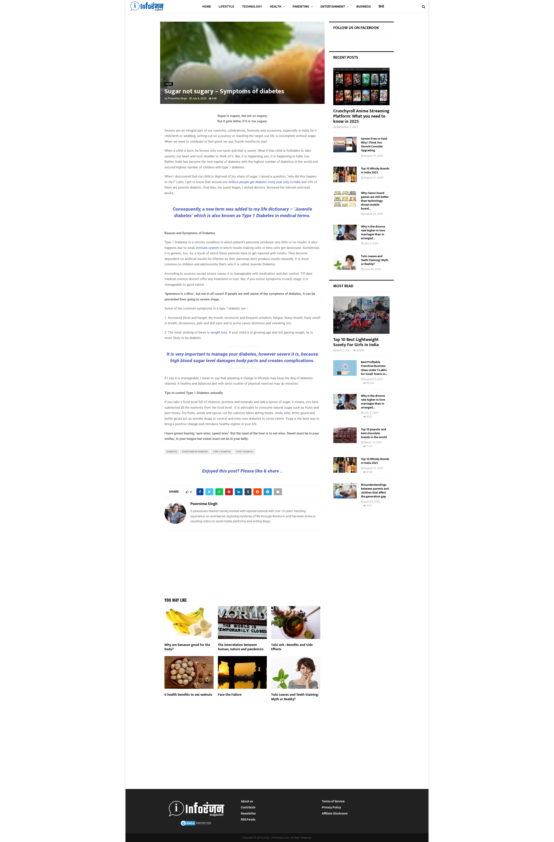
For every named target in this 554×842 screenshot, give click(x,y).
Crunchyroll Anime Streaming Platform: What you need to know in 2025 (361, 116)
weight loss (219, 332)
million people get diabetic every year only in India (264, 182)
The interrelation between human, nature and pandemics (241, 647)
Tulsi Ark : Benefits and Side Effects (292, 647)
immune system (207, 248)
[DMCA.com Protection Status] (196, 825)
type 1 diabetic (244, 451)
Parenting (301, 6)
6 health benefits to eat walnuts (188, 695)
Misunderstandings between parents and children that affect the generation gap (375, 490)
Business (363, 6)
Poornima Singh (177, 98)
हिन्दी (381, 6)
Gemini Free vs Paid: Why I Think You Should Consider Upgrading (374, 144)
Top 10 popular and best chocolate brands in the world (374, 433)
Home (206, 6)
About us (247, 801)
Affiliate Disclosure (335, 813)
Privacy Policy (331, 807)
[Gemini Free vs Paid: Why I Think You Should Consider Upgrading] (345, 144)
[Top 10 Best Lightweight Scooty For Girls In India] (361, 315)
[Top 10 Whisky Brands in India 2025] (345, 174)
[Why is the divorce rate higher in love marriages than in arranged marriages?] (345, 232)
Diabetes (172, 451)
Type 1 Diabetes (222, 451)
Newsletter (248, 813)
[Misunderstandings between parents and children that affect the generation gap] (345, 490)
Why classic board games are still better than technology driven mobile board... (375, 200)
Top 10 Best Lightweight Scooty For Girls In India (356, 342)
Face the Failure (230, 695)
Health (275, 6)
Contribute (248, 807)
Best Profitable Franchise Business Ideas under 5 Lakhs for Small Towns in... (374, 368)
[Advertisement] (242, 561)
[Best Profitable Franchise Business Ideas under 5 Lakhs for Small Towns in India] (345, 368)
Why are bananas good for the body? (187, 647)
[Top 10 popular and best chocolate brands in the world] (345, 435)
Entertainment (332, 6)
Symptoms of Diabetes (195, 451)
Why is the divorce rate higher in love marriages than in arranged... (373, 232)
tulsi (287, 413)
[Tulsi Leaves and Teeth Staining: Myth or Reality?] (345, 262)
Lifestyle (226, 6)
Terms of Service (333, 801)
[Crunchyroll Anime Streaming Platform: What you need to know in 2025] (361, 86)
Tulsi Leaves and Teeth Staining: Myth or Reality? (295, 697)
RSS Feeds (248, 819)
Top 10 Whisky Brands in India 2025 (375, 170)
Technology (252, 6)
